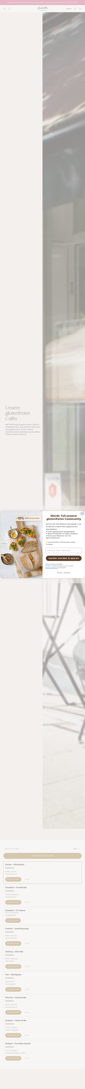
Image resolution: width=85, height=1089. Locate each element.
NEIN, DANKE (63, 573)
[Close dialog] (82, 513)
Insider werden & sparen (64, 558)
